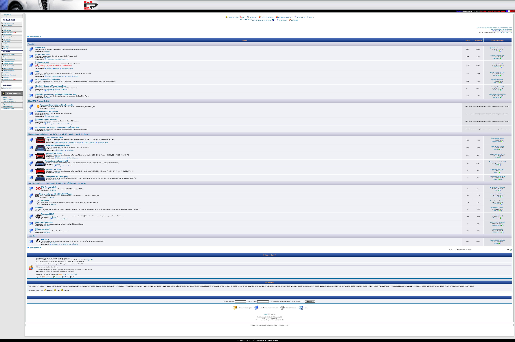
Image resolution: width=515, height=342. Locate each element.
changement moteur (497, 138)
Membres (57, 89)
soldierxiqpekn (496, 141)
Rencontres (6, 37)
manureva (496, 58)
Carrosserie (70, 150)
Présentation (40, 48)
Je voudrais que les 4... (497, 154)
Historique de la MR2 (9, 54)
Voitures (49, 68)
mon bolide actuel (497, 229)
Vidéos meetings (7, 34)
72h (510, 32)
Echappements (61, 158)
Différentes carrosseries (9, 59)
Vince (496, 157)
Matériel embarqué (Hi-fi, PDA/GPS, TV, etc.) (55, 194)
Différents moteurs (8, 63)
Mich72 (496, 172)
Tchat (310, 17)
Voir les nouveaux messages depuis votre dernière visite (494, 27)
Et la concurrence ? (42, 229)
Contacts (5, 44)
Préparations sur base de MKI (57, 176)
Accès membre (7, 30)
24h (504, 32)
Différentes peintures (8, 61)
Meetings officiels (8, 32)
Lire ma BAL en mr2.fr (8, 101)
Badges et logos (103, 142)
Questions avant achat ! (59, 219)
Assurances (6, 77)
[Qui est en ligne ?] (31, 269)
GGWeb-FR (280, 320)
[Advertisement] (58, 29)
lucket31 (496, 179)
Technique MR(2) (47, 214)
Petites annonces (42, 62)
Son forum (6, 46)
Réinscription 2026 (7, 106)
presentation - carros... (498, 207)
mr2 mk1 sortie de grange (497, 176)
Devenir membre (7, 25)
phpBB (265, 314)
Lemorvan (496, 66)
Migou (60, 274)
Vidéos (76, 76)
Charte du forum (233, 17)
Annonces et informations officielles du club (56, 105)
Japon (76, 244)
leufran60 (496, 75)
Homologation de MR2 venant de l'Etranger (60, 124)
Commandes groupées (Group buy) (57, 59)
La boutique (6, 41)
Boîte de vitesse (76, 142)
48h (507, 32)
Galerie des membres (8, 70)
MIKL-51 (496, 82)
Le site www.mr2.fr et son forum (47, 80)
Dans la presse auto (8, 68)
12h (501, 32)
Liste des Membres (268, 17)
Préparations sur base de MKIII (57, 145)
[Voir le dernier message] (500, 50)
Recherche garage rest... (497, 55)
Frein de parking (498, 215)
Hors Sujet (32, 236)
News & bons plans (42, 54)
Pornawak (496, 218)
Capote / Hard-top (89, 142)
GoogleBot (54, 267)
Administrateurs (49, 89)
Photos (69, 76)
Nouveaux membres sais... (497, 94)
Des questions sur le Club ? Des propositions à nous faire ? (57, 127)
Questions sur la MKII (54, 153)
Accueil (5, 17)
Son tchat (5, 48)
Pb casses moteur (62, 142)
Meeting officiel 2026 (497, 87)
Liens (4, 82)
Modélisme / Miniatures (44, 222)
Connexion (294, 20)
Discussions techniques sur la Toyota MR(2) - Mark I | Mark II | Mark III (59, 134)
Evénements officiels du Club (46, 111)
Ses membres (6, 28)
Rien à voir (45, 239)
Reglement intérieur (7, 104)
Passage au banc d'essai (64, 166)
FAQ (243, 17)
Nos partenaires (7, 39)
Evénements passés (53, 91)
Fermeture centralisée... (497, 200)
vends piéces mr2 (497, 63)
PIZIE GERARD (68, 274)
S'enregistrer (301, 17)
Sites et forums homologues (55, 76)
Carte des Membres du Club (261, 20)
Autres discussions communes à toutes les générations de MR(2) (57, 183)
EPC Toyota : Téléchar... (497, 187)
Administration (7, 14)
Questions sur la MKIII (54, 138)
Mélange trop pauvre (497, 146)
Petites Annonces (7, 79)
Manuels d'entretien (7, 99)
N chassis (5, 57)
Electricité (45, 201)
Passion (31, 44)
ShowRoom (6, 72)
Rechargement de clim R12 (497, 162)
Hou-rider (47, 51)
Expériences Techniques (9, 75)
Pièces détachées (67, 68)
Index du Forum (35, 37)
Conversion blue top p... (497, 169)
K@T (496, 165)
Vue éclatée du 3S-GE (8, 108)
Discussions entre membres (46, 119)
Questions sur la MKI (53, 169)
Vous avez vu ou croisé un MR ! (61, 244)
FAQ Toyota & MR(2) (48, 187)
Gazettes (4, 97)
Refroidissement (74, 158)
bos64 (496, 243)
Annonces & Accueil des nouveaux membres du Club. (55, 94)
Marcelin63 (496, 197)
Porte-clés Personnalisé (497, 222)
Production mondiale (8, 66)
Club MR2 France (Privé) (39, 101)
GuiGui (496, 50)
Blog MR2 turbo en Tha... (497, 72)
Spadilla (496, 149)
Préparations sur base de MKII (56, 161)
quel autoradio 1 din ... (498, 194)
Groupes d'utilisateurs (285, 17)
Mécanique (60, 150)
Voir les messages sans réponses (501, 29)
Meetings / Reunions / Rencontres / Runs (50, 86)
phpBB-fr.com (273, 318)
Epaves (56, 68)
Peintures (39, 208)
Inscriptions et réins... (497, 79)
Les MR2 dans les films (497, 240)
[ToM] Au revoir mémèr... (497, 48)
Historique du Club (8, 23)
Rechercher (254, 17)
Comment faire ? (7, 88)
